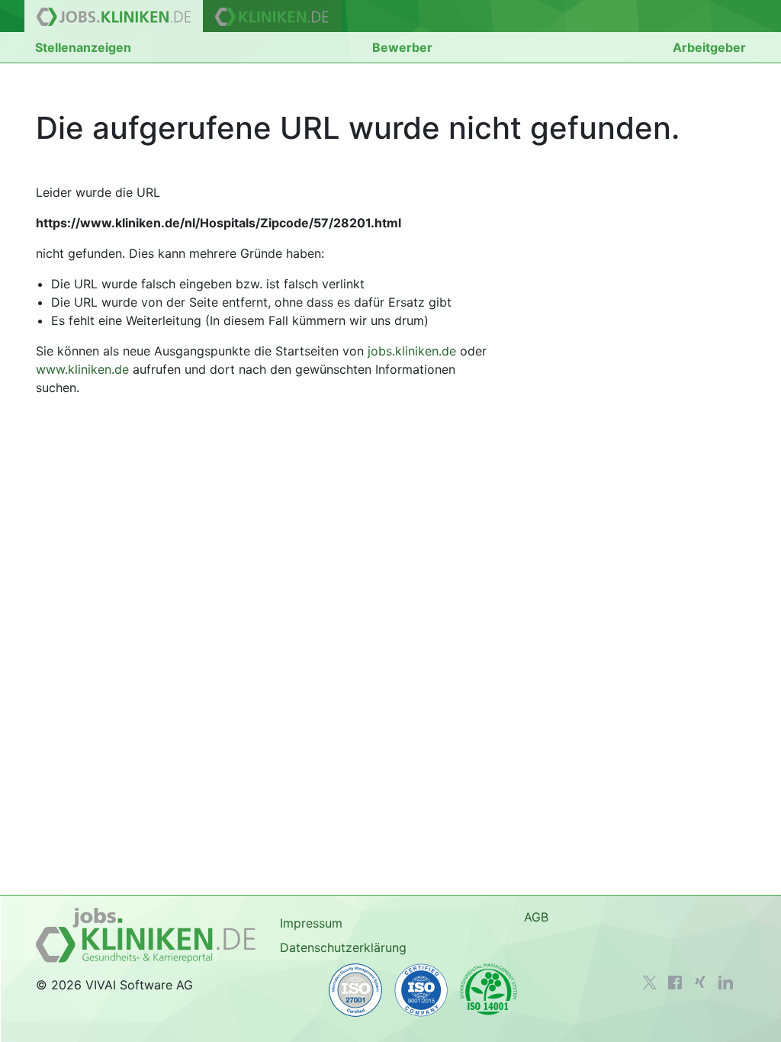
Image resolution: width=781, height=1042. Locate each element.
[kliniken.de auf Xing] (700, 982)
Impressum (311, 923)
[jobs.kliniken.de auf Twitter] (650, 982)
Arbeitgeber (709, 47)
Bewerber (402, 47)
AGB (536, 917)
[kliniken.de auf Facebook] (675, 982)
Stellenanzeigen (83, 47)
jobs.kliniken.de (412, 351)
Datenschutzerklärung (343, 947)
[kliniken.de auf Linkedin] (725, 982)
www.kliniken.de (82, 369)
